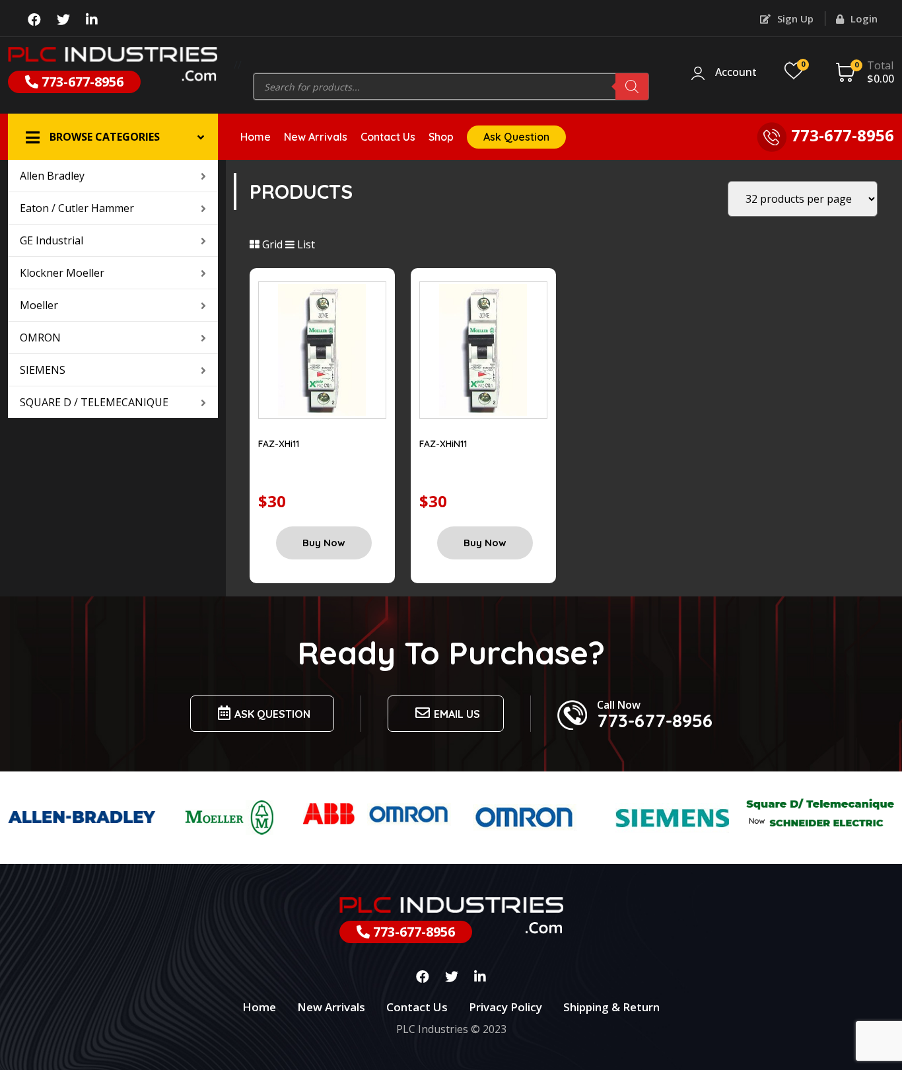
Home (255, 136)
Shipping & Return (611, 1007)
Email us (457, 714)
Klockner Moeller (62, 273)
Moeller (39, 305)
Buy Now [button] (323, 542)
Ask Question (516, 136)
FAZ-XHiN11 (443, 444)
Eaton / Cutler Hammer (77, 208)
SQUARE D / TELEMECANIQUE (94, 402)
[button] (113, 137)
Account (736, 73)
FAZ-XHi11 (278, 444)
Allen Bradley (52, 175)
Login (863, 18)
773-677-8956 (80, 81)
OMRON (40, 337)
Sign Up (794, 18)
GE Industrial (51, 240)
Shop (441, 136)
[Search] (631, 86)
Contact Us (388, 136)
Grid (271, 244)
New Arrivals (315, 136)
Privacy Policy (505, 1007)
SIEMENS (42, 370)
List (305, 244)
